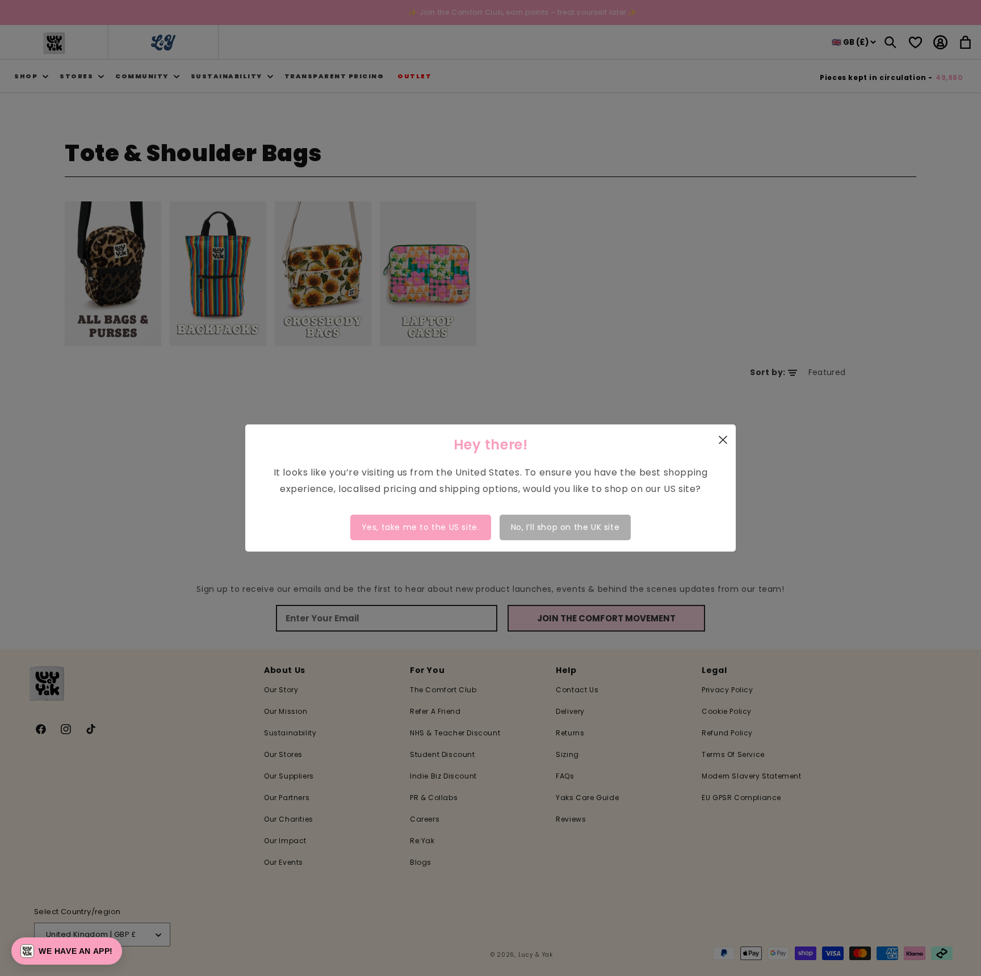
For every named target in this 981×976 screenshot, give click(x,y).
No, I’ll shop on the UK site (565, 527)
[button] (66, 951)
